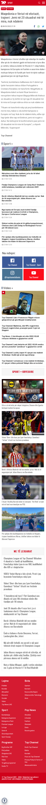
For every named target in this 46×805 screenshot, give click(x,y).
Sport (3, 8)
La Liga (4, 727)
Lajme (5, 680)
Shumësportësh (7, 734)
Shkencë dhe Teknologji (33, 695)
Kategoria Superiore (9, 718)
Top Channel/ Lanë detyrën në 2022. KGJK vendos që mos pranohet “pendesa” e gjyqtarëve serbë (23, 345)
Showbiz (28, 715)
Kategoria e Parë (7, 721)
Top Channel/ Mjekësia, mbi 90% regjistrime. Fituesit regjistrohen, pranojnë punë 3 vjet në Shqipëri (21, 328)
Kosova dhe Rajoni (31, 692)
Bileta (27, 750)
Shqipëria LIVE (7, 753)
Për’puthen (5, 750)
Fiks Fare (5, 757)
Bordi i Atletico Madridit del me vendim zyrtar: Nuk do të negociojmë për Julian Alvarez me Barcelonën (23, 200)
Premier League (7, 724)
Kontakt (27, 753)
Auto (26, 698)
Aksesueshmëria (31, 765)
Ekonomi (5, 695)
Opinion (27, 686)
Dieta (26, 727)
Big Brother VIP (7, 747)
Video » (8, 288)
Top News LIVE (7, 704)
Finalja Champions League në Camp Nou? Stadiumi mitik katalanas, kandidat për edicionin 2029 (23, 187)
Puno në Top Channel (32, 757)
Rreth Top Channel (31, 747)
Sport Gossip (6, 737)
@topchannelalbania (12, 277)
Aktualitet (5, 692)
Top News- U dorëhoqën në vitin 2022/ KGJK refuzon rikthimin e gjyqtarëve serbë (20, 337)
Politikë (4, 686)
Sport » (8, 143)
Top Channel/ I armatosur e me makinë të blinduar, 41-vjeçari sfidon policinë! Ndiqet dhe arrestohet (23, 362)
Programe (7, 742)
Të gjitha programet (9, 763)
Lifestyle (28, 718)
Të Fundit (10, 8)
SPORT (10, 2)
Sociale (4, 698)
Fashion (27, 721)
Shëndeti (28, 724)
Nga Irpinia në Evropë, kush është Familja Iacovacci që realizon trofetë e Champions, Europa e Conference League (20, 213)
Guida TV (5, 766)
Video (4, 701)
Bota (27, 680)
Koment (27, 689)
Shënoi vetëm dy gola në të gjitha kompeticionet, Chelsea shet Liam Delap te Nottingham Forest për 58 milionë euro (22, 227)
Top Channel (12, 264)
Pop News (30, 710)
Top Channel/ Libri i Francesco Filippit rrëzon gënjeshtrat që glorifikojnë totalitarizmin (21, 319)
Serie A (4, 731)
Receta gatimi (29, 731)
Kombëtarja (6, 715)
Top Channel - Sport (33, 264)
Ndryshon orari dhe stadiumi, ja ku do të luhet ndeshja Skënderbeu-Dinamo (21, 176)
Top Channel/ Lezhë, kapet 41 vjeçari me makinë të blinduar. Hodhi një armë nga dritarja (22, 354)
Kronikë (4, 689)
